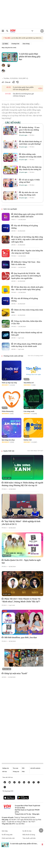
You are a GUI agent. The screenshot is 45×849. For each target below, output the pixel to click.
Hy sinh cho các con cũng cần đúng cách (28, 193)
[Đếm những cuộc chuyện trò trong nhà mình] (10, 157)
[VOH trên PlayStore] (23, 798)
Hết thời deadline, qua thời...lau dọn (20, 637)
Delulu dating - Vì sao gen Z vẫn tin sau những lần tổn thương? (29, 129)
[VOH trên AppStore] (9, 798)
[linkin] (24, 782)
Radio (6, 43)
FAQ (23, 771)
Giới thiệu (5, 831)
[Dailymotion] (4, 787)
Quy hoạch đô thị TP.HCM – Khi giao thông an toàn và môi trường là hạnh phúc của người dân (26, 275)
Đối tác (4, 771)
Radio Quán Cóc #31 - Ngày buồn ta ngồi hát (21, 561)
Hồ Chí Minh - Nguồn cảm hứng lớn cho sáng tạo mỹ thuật (27, 251)
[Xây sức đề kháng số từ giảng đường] (6, 228)
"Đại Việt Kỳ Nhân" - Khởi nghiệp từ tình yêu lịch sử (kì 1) (21, 522)
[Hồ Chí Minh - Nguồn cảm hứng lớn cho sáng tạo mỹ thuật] (6, 253)
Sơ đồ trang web (7, 834)
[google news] (28, 782)
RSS (23, 768)
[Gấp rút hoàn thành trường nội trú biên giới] (6, 335)
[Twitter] (38, 782)
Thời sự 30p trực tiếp (9, 383)
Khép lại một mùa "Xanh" (15, 673)
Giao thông (26, 43)
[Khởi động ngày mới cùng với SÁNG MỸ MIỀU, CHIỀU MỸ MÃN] (6, 217)
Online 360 (28, 440)
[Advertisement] (22, 719)
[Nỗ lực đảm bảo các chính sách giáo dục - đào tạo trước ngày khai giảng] (6, 290)
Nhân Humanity (8, 411)
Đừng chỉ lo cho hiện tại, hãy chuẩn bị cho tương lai (30, 168)
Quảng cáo (5, 768)
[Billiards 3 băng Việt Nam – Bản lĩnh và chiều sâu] (6, 265)
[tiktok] (14, 782)
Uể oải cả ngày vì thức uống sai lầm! (29, 180)
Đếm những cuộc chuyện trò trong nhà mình (30, 155)
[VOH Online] (13, 31)
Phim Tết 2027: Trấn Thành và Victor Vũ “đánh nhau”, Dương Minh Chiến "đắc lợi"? (21, 600)
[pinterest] (19, 782)
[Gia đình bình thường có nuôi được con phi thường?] (10, 144)
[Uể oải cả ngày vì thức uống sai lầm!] (10, 182)
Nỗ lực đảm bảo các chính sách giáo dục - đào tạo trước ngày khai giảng (27, 288)
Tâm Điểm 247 (29, 383)
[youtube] (9, 782)
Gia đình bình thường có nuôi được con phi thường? (30, 142)
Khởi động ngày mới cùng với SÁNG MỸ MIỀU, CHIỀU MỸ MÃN (27, 215)
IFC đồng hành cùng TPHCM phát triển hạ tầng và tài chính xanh (26, 345)
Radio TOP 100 (8, 451)
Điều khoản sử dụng (28, 834)
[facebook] (4, 782)
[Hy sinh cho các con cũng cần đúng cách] (10, 195)
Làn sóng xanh (29, 411)
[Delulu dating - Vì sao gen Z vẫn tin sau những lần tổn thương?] (10, 130)
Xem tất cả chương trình (35, 355)
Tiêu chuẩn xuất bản (29, 838)
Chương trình (15, 43)
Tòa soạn (15, 768)
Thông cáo (16, 771)
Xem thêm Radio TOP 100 (34, 450)
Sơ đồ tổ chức (26, 831)
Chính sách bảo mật (8, 838)
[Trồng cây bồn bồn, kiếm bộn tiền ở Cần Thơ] (6, 324)
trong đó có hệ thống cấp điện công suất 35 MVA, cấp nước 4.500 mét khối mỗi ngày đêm (27, 239)
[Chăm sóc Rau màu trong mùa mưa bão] (6, 312)
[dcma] (33, 782)
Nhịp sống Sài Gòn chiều (9, 47)
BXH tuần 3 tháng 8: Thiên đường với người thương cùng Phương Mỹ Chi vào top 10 (22, 484)
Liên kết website (35, 768)
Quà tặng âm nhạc (8, 440)
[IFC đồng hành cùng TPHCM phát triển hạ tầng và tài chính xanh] (6, 346)
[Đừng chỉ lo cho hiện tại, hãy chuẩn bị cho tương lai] (10, 170)
